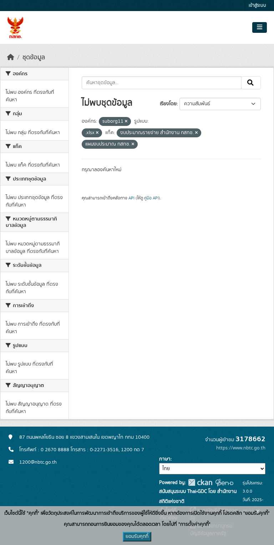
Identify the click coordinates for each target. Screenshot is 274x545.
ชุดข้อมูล (33, 57)
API (131, 198)
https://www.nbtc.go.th (240, 448)
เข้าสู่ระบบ (257, 5)
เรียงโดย (168, 103)
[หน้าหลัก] (10, 57)
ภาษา (165, 459)
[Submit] (251, 82)
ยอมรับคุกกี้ (137, 536)
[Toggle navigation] (259, 27)
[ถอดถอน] (126, 121)
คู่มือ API (151, 198)
